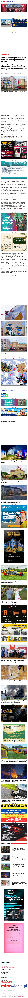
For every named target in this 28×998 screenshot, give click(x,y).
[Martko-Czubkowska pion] (14, 938)
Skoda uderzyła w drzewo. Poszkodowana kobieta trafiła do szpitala (12, 801)
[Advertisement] (14, 42)
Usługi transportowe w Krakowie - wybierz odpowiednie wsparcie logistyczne (12, 501)
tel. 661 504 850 (4, 966)
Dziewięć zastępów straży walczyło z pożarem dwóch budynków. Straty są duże (13, 780)
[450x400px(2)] (14, 516)
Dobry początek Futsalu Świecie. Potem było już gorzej (14, 681)
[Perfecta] (14, 733)
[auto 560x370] (14, 813)
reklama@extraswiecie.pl (6, 982)
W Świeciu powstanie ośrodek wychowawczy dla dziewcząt (13, 481)
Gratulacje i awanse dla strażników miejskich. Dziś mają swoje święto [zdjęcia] (13, 661)
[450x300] (14, 150)
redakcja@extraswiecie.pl (6, 981)
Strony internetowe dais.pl (19, 996)
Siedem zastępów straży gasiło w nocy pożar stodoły (13, 461)
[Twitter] (4, 395)
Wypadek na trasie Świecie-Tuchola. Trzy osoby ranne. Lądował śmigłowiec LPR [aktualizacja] (14, 760)
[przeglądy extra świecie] (14, 713)
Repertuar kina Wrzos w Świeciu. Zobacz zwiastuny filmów (18, 849)
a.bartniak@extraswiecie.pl (8, 390)
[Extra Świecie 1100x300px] (14, 402)
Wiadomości (5, 54)
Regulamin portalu (6, 993)
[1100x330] (14, 23)
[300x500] (14, 905)
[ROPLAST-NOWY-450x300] (14, 614)
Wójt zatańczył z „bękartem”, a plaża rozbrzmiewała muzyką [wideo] (11, 601)
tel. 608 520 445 (4, 973)
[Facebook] (2, 395)
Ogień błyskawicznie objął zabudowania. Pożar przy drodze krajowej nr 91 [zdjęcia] (13, 701)
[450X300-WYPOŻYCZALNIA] (14, 832)
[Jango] (14, 170)
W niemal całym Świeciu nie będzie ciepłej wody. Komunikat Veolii (19, 883)
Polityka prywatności (12, 990)
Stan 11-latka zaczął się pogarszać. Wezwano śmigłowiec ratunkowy (13, 581)
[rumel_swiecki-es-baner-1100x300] (14, 8)
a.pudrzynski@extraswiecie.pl (7, 967)
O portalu (4, 990)
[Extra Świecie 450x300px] (14, 222)
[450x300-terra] (14, 242)
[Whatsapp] (7, 395)
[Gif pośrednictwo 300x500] (14, 546)
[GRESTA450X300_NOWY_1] (14, 633)
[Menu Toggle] (1, 1)
